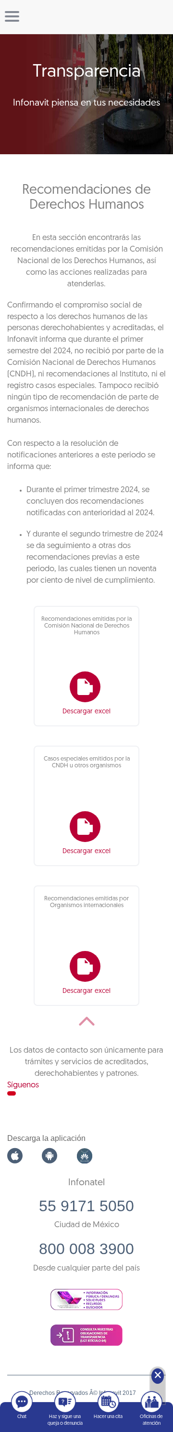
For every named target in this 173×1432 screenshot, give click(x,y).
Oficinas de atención (151, 1420)
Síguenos (23, 1085)
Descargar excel (86, 711)
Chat (21, 1417)
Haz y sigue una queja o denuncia (65, 1420)
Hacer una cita (108, 1417)
